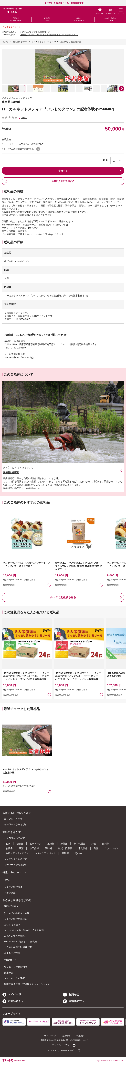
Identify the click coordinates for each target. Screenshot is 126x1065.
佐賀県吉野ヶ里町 (11, 695)
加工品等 (34, 848)
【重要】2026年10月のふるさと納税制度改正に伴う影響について (49, 34)
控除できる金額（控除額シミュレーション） (27, 984)
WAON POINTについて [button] (38, 149)
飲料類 (105, 843)
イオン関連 (10, 892)
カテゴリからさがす (14, 838)
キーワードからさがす (15, 824)
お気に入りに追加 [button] (49, 585)
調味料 (48, 848)
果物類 (50, 843)
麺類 (21, 848)
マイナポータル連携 (14, 978)
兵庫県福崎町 (9, 585)
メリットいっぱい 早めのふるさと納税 (24, 930)
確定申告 (8, 972)
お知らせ (74, 994)
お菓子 (9, 848)
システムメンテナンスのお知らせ (35, 32)
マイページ (14, 994)
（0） (24, 117)
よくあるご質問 (12, 953)
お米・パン (35, 843)
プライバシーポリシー (62, 1045)
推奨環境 (66, 1036)
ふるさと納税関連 (13, 887)
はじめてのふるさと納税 (16, 913)
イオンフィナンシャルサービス (62, 1050)
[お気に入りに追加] (122, 470)
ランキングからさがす (15, 859)
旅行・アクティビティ (17, 853)
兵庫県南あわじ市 (115, 695)
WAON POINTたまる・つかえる (20, 941)
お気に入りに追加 (122, 470)
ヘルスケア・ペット (45, 853)
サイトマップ (50, 1036)
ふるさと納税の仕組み (15, 919)
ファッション (111, 848)
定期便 (65, 853)
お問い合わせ (16, 1001)
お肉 (8, 843)
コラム (7, 880)
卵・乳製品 (79, 843)
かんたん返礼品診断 (14, 936)
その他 (78, 853)
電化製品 (82, 848)
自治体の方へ (76, 1001)
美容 (96, 848)
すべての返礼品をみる (63, 597)
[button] (121, 88)
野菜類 (64, 843)
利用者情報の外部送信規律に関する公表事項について (64, 1040)
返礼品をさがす (47, 19)
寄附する (63, 170)
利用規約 (80, 1036)
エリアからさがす (13, 818)
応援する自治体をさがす (15, 19)
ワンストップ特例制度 (15, 967)
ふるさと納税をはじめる (110, 19)
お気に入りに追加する (63, 181)
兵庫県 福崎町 (11, 102)
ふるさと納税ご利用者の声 (18, 947)
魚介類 (20, 843)
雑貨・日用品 (65, 848)
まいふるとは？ (12, 924)
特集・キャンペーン (79, 19)
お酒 (93, 843)
